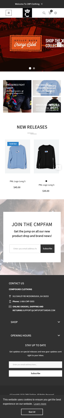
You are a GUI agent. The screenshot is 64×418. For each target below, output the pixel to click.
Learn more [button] (40, 403)
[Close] (41, 4)
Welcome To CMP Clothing (27, 4)
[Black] (46, 181)
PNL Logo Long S (17, 181)
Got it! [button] (32, 412)
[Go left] (59, 44)
